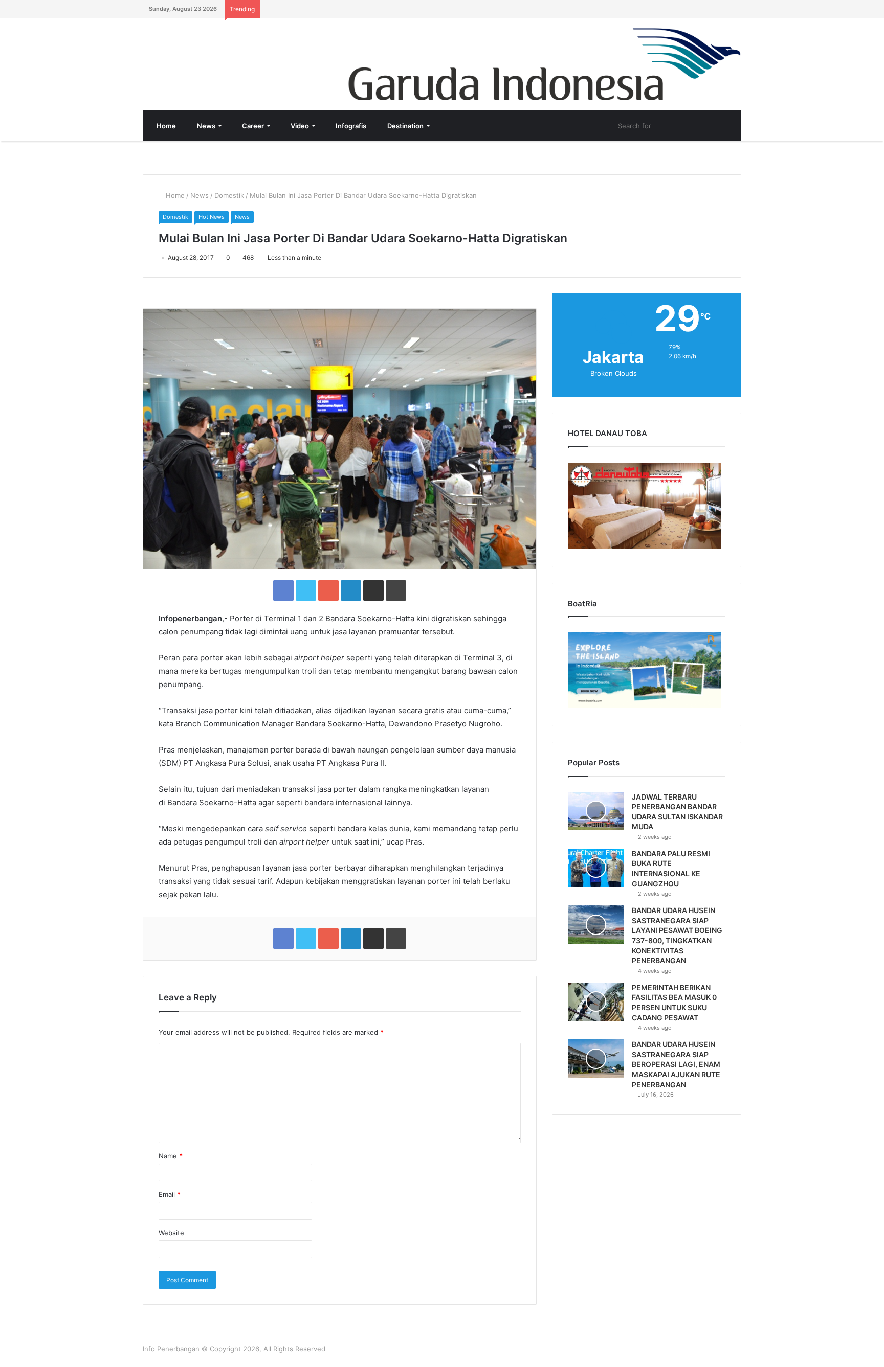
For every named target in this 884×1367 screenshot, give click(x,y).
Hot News (211, 216)
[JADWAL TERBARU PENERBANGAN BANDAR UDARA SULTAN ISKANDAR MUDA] (596, 811)
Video (299, 126)
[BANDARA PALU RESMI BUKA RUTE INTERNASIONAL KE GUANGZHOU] (596, 868)
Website (171, 1232)
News (205, 126)
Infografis (350, 126)
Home (165, 126)
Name (171, 1156)
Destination (405, 126)
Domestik (229, 195)
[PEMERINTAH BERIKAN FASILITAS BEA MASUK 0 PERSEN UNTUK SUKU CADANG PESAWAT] (596, 1002)
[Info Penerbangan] (219, 50)
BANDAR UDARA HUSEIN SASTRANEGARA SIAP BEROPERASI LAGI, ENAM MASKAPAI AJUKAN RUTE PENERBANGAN (676, 1064)
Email (170, 1194)
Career (252, 126)
